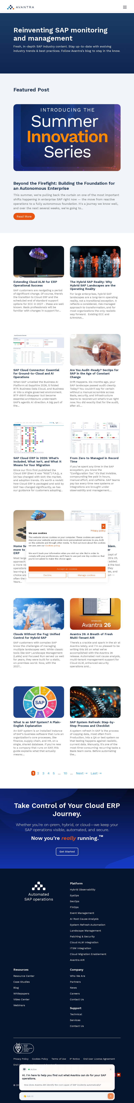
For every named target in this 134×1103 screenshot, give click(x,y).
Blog (16, 987)
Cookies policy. (52, 545)
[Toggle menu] (125, 7)
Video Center (21, 999)
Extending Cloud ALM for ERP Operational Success (35, 283)
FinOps (74, 907)
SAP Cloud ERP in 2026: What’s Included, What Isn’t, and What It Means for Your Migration (37, 461)
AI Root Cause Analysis (84, 918)
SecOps (74, 901)
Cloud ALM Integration (84, 942)
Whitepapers (21, 993)
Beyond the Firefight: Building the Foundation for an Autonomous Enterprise (64, 186)
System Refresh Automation (87, 924)
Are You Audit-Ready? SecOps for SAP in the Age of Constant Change (94, 373)
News (73, 987)
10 (65, 773)
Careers (75, 993)
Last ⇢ (96, 773)
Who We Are (77, 975)
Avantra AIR (77, 959)
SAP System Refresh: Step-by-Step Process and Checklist (92, 723)
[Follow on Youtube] (119, 1075)
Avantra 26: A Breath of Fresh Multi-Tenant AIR (91, 635)
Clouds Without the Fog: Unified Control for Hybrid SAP (36, 635)
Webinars (19, 1005)
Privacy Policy (20, 1059)
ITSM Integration (80, 948)
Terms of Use (58, 1059)
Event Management (82, 913)
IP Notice (75, 1059)
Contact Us (77, 999)
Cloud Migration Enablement (88, 954)
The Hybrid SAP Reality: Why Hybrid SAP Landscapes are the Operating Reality (93, 285)
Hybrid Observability (82, 889)
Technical (76, 1014)
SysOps (74, 895)
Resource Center (23, 975)
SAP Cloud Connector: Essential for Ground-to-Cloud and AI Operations (36, 373)
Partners (75, 981)
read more (24, 216)
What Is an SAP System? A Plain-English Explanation (37, 723)
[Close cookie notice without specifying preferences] (103, 526)
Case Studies (21, 981)
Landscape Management (85, 930)
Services (75, 1020)
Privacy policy (98, 530)
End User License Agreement (99, 1059)
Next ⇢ (81, 773)
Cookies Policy (40, 1059)
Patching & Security (82, 936)
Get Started (67, 851)
